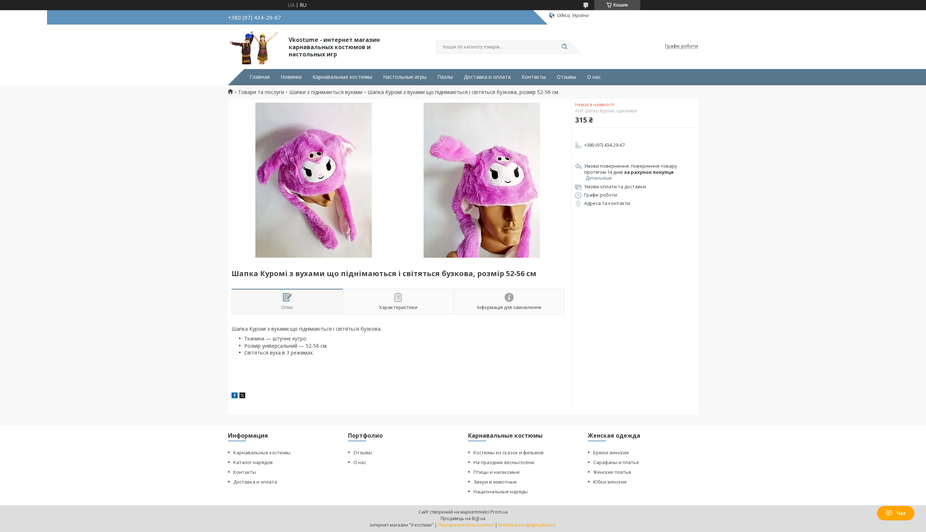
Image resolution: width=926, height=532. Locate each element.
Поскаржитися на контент (466, 525)
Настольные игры (404, 77)
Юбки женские (610, 482)
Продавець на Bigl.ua (463, 518)
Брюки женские (611, 452)
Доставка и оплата (487, 77)
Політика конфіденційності (527, 525)
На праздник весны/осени (503, 462)
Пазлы (445, 77)
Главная (260, 77)
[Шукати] (564, 46)
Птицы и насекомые (496, 472)
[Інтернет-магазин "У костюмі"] (255, 46)
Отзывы (566, 77)
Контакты (534, 77)
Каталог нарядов (253, 462)
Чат (901, 513)
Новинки (291, 77)
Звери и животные (495, 482)
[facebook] (235, 396)
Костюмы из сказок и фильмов (508, 452)
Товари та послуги (261, 92)
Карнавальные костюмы (342, 77)
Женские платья (612, 472)
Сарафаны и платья (616, 462)
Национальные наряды (500, 491)
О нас (594, 77)
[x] (242, 396)
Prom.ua (499, 512)
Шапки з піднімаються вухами (325, 92)
